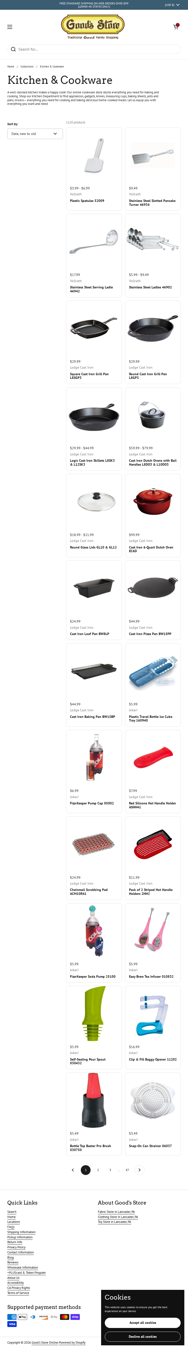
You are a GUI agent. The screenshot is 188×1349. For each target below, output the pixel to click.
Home (10, 66)
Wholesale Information (22, 1267)
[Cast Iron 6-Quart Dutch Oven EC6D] (152, 501)
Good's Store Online (45, 1342)
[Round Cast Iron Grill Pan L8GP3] (152, 328)
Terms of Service (18, 1293)
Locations (13, 1222)
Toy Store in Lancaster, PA (114, 1222)
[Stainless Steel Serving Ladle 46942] (93, 241)
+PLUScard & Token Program (26, 1273)
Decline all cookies (143, 1336)
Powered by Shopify (72, 1342)
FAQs (10, 1227)
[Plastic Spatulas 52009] (93, 155)
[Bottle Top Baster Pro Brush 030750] (93, 1100)
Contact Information (20, 1252)
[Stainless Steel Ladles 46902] (152, 241)
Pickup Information (20, 1237)
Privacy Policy (16, 1247)
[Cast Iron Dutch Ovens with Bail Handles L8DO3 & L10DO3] (152, 414)
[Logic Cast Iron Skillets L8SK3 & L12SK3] (93, 414)
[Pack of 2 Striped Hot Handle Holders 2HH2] (152, 844)
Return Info (14, 1242)
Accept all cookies (142, 1322)
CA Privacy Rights (18, 1288)
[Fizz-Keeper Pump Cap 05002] (93, 757)
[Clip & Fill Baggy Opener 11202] (152, 1013)
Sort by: (12, 124)
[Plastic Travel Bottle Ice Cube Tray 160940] (152, 670)
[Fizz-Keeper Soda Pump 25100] (93, 930)
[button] (176, 27)
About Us (13, 1278)
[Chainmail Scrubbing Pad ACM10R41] (93, 844)
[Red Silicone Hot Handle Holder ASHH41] (152, 757)
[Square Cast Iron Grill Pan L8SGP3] (93, 328)
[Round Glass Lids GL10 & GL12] (93, 501)
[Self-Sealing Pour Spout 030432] (93, 1013)
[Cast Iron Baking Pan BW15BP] (93, 670)
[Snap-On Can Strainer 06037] (152, 1100)
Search (11, 1212)
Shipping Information (21, 1232)
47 (129, 1170)
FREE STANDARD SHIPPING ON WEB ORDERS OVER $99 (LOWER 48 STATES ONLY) (94, 5)
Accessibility (15, 1283)
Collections (27, 66)
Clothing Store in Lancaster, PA (118, 1217)
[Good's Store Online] (93, 27)
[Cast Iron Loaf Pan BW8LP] (93, 588)
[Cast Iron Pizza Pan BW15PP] (152, 588)
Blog (10, 1257)
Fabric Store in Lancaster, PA (116, 1212)
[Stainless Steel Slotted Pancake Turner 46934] (152, 155)
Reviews (12, 1262)
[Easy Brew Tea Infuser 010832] (152, 930)
